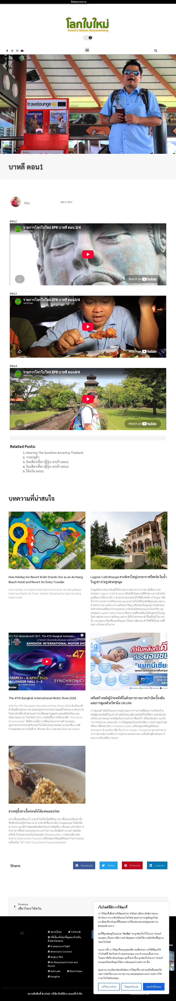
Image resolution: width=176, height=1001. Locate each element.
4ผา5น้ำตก (56, 931)
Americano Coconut (61, 951)
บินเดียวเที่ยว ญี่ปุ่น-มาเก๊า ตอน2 (47, 466)
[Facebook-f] (7, 50)
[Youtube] (22, 50)
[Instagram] (12, 50)
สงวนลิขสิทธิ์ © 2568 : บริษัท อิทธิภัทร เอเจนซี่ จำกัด (55, 993)
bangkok (55, 976)
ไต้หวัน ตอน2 (35, 471)
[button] (87, 50)
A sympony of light (60, 946)
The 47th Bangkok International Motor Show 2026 (42, 698)
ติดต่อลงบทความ (78, 2)
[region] (131, 948)
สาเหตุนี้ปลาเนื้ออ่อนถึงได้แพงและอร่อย (34, 811)
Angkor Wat (57, 956)
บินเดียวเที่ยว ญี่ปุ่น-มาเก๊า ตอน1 (47, 462)
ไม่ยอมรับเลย (131, 986)
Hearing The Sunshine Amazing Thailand (54, 452)
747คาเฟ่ (75, 931)
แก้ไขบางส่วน (109, 986)
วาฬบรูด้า (32, 457)
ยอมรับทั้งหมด (153, 986)
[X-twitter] (17, 50)
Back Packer (76, 971)
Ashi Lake (55, 971)
